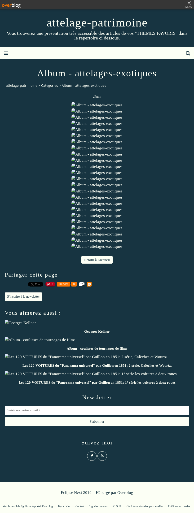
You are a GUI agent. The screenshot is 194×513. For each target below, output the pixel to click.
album (97, 96)
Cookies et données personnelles (145, 506)
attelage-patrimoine (97, 22)
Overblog (125, 492)
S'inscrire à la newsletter (23, 296)
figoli (24, 506)
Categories (49, 85)
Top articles (64, 506)
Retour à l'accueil (97, 260)
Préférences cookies (179, 506)
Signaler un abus (98, 506)
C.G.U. (117, 506)
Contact (79, 506)
